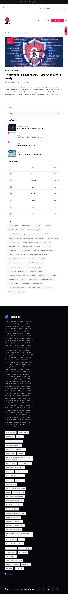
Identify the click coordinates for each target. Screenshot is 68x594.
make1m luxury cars (14, 263)
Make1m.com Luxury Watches (17, 258)
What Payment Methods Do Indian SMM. (29, 154)
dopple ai (45, 234)
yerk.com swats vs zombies (16, 287)
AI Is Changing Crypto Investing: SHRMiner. (30, 128)
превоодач (22, 292)
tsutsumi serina (13, 283)
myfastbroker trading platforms (17, 271)
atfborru (48, 225)
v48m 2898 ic (25, 283)
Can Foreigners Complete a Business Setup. (30, 137)
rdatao (54, 275)
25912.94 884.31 (26, 225)
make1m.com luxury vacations (38, 254)
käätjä (10, 254)
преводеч (12, 292)
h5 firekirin (47, 242)
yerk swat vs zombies (34, 287)
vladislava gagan (37, 283)
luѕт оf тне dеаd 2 (21, 254)
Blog (21, 126)
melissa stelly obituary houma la (33, 263)
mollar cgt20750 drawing (16, 267)
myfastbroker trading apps (34, 267)
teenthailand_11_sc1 (47, 279)
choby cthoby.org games (35, 230)
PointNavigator (15, 589)
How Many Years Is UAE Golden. (27, 146)
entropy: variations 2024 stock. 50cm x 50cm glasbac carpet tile (26, 238)
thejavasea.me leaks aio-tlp (13, 70)
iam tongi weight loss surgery (31, 246)
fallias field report (14, 242)
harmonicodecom (14, 246)
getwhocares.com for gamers (31, 242)
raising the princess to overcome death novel (22, 275)
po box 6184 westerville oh (37, 271)
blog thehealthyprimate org (16, 230)
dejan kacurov (35, 234)
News (18, 126)
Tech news (26, 126)
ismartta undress (25, 250)
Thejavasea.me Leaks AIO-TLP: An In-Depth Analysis (33, 76)
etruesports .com (53, 238)
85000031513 (38, 225)
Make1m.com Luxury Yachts (36, 258)
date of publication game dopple (18, 234)
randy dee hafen (43, 275)
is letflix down (13, 250)
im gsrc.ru (47, 246)
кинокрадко (47, 287)
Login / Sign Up (57, 20)
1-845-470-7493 (13, 225)
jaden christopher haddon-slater (43, 250)
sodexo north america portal (17, 279)
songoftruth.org (33, 279)
